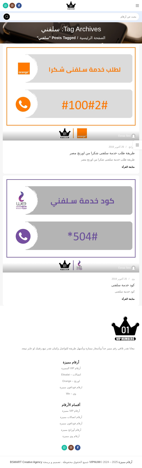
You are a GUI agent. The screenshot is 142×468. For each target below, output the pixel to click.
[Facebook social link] (19, 5)
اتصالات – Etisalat (71, 374)
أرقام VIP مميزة (71, 410)
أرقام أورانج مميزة (71, 429)
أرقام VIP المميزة (71, 368)
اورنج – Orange (71, 381)
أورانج (132, 147)
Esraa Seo (124, 135)
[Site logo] (71, 5)
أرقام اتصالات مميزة (71, 417)
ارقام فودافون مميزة (71, 387)
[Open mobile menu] (137, 5)
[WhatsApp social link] (5, 5)
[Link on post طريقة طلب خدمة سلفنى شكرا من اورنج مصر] (71, 92)
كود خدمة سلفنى (123, 285)
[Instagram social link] (12, 5)
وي (133, 279)
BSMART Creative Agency (26, 462)
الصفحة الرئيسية (92, 38)
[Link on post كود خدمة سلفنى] (71, 224)
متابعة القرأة (128, 167)
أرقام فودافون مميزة (71, 423)
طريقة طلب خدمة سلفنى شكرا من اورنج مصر (102, 153)
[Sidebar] (137, 145)
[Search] (7, 17)
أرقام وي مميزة (71, 436)
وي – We (71, 393)
